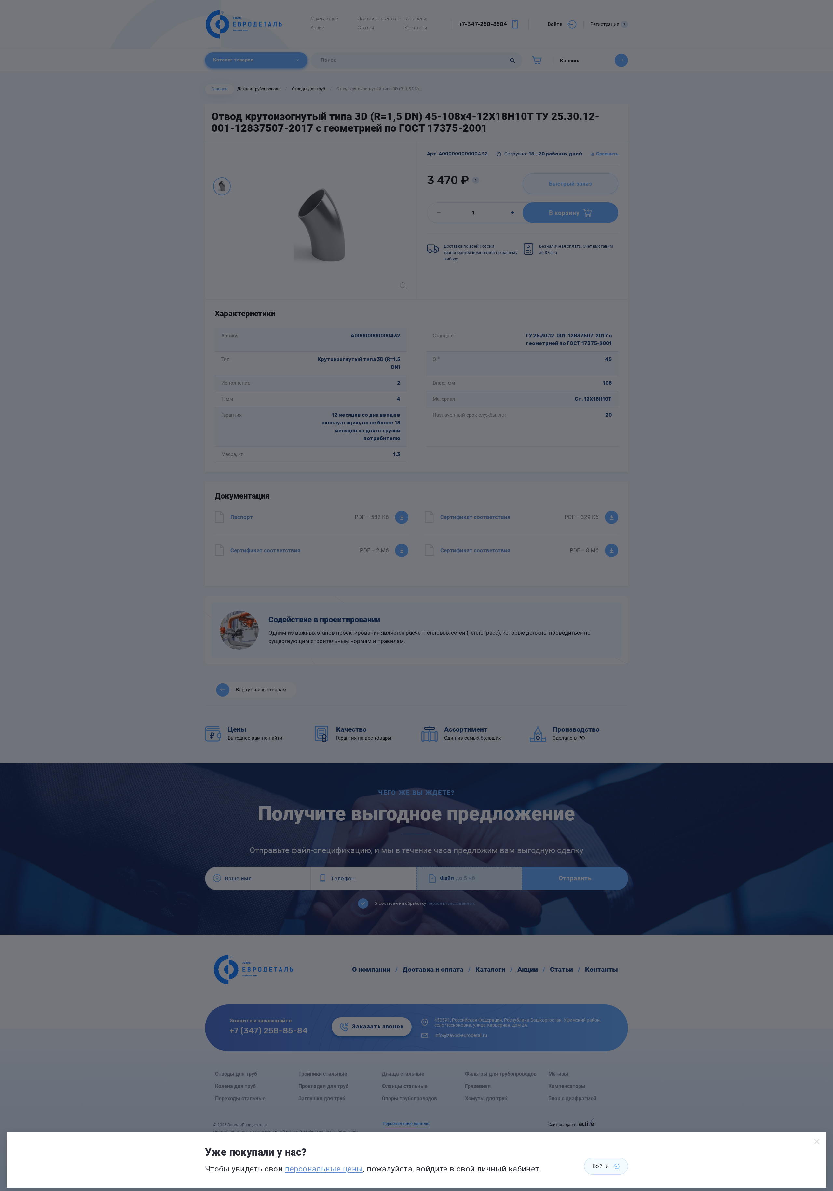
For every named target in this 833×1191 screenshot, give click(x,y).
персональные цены (324, 1168)
